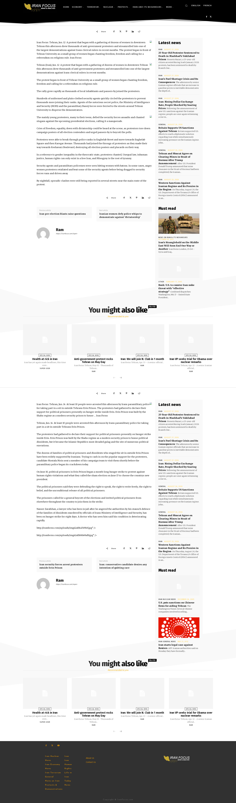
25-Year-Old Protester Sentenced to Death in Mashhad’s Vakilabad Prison (178, 56)
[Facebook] (206, 16)
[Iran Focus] (40, 7)
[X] (210, 16)
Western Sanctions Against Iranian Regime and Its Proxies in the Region (178, 186)
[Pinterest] (126, 31)
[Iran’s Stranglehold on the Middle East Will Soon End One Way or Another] (178, 223)
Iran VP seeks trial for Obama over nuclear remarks (191, 360)
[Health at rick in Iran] (45, 339)
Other (161, 282)
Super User (45, 368)
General (162, 124)
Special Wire (45, 355)
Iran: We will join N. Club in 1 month (142, 359)
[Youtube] (58, 745)
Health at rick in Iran (44, 359)
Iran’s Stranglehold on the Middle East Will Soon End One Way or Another (178, 245)
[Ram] (45, 233)
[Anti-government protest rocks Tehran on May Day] (94, 339)
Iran (160, 49)
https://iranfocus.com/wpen (66, 234)
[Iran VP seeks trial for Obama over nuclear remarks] (191, 339)
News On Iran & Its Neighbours (173, 237)
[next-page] (120, 378)
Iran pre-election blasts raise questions (62, 213)
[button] (186, 5)
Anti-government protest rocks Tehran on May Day (93, 360)
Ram (60, 229)
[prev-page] (114, 378)
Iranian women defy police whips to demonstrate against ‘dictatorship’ (120, 215)
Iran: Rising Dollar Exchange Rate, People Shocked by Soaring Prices (177, 105)
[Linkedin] (132, 31)
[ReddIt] (139, 31)
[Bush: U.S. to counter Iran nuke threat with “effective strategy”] (178, 268)
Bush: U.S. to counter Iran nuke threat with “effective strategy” (176, 288)
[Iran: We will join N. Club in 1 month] (142, 339)
